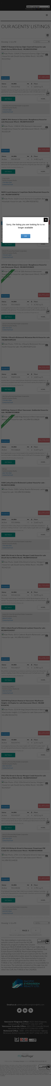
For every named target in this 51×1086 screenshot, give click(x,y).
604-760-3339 (7, 328)
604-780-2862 (7, 473)
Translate (45, 9)
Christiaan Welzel (18, 1061)
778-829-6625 (7, 255)
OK (25, 236)
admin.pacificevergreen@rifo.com (30, 1004)
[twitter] (20, 1010)
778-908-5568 (7, 182)
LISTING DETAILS (8, 99)
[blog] (31, 1010)
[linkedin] (25, 1010)
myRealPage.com (26, 1056)
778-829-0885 (7, 110)
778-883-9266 (7, 400)
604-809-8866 (7, 911)
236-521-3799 (7, 691)
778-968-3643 (7, 545)
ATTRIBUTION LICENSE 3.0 (37, 1061)
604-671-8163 (7, 618)
